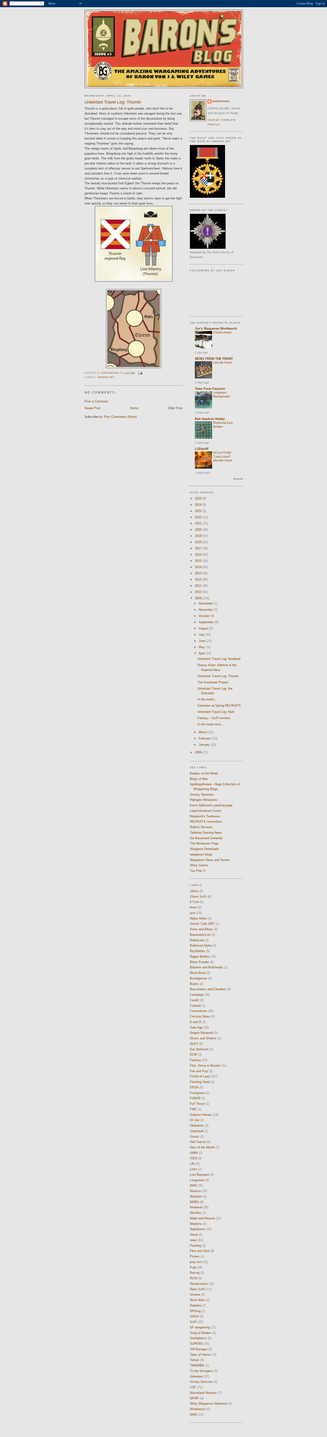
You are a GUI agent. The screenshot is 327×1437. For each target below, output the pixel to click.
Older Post (175, 408)
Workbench (197, 1409)
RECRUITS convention (206, 821)
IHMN (194, 1153)
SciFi (193, 1322)
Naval (194, 1234)
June (202, 641)
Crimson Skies (200, 1016)
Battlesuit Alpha (201, 945)
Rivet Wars (197, 1300)
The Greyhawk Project (212, 682)
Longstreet (197, 1180)
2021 (199, 523)
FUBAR (195, 1098)
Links (193, 1169)
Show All (237, 478)
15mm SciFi (198, 896)
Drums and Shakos (203, 1038)
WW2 (193, 1414)
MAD (193, 1185)
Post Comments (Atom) (120, 417)
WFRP (194, 1398)
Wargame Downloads (204, 849)
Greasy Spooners (202, 794)
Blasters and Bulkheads (206, 967)
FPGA (194, 1087)
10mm (194, 891)
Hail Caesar (198, 1142)
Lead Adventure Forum (205, 811)
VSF (193, 1387)
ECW (193, 1054)
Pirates (195, 1256)
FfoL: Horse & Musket (205, 1065)
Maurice (195, 1191)
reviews (195, 1294)
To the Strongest (201, 1371)
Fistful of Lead (200, 1076)
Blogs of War (199, 779)
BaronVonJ (221, 101)
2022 (199, 517)
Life (192, 1163)
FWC (193, 1109)
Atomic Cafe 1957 (202, 923)
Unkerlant (105, 377)
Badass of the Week (204, 773)
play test (196, 1262)
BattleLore (197, 940)
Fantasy (195, 1060)
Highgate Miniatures (203, 800)
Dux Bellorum (199, 1049)
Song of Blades (200, 1333)
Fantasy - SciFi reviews (213, 718)
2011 (199, 586)
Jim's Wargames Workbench (216, 328)
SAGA (194, 1316)
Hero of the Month (202, 1147)
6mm (193, 907)
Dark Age (196, 1027)
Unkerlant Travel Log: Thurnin (217, 676)
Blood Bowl (197, 973)
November (206, 609)
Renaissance (199, 1284)
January (205, 744)
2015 (199, 561)
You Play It (197, 871)
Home (134, 408)
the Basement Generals (206, 838)
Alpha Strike (198, 918)
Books (194, 984)
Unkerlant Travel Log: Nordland (218, 659)
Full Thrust (197, 1103)
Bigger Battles (199, 956)
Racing (194, 1272)
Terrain (194, 1360)
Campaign (197, 994)
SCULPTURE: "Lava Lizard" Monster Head (222, 456)
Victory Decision (201, 1382)
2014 (199, 567)
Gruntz (194, 1136)
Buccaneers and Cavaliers (208, 989)
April (202, 653)
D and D (195, 1022)
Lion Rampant (199, 1174)
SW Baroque (198, 1349)
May (202, 647)
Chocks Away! (222, 332)
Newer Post (93, 408)
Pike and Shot (199, 1251)
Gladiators (197, 1125)
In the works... (207, 699)
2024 (199, 504)
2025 (199, 498)
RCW (193, 1278)
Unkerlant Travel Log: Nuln (215, 712)
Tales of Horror (200, 1354)
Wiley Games (199, 865)
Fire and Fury (199, 1071)
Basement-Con (200, 935)
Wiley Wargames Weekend (208, 1403)
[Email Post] (140, 373)
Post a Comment (96, 401)
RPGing (195, 1311)
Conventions (198, 1011)
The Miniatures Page (204, 843)
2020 (199, 529)
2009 (199, 598)
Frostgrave (197, 1093)
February (205, 738)
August (204, 628)
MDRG (194, 1202)
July (202, 634)
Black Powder (199, 962)
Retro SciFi (197, 1289)
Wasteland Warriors (203, 1393)
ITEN (193, 1158)
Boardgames (198, 978)
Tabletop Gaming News (206, 832)
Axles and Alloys (201, 929)
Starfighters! (198, 1338)
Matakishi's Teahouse (205, 816)
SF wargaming (200, 1327)
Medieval (196, 1207)
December (206, 603)
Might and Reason (202, 1218)
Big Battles (197, 951)
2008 (199, 752)
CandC (194, 1000)
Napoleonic (197, 1229)
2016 (199, 554)
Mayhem (196, 1196)
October (205, 616)
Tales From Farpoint (210, 388)
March (203, 732)
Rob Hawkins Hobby (210, 419)
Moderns (196, 1224)
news (193, 1240)
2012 (199, 579)
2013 (199, 573)
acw (192, 913)
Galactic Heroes (201, 1115)
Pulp (193, 1267)
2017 (199, 548)
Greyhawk (197, 1131)
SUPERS (196, 1343)
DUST (194, 1044)
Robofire (195, 1305)
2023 (199, 511)
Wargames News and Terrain (210, 860)
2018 (199, 542)
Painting (195, 1245)
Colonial (195, 1005)
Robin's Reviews (201, 827)
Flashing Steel (200, 1082)
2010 (199, 592)
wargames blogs (201, 854)
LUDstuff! (202, 449)
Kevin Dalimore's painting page (211, 805)
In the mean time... (210, 724)
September (207, 622)
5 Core (194, 902)
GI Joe (194, 1120)
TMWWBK (197, 1365)
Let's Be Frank (222, 362)
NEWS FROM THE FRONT (214, 359)
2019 (199, 536)
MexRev (195, 1213)
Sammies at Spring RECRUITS (219, 705)
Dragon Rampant (201, 1033)
